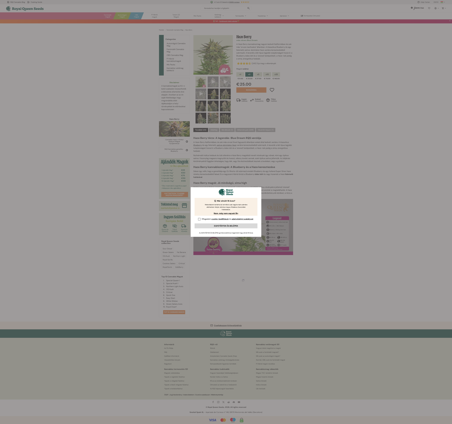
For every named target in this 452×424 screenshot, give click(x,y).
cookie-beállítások (220, 219)
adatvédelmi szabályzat (242, 219)
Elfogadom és (227, 219)
